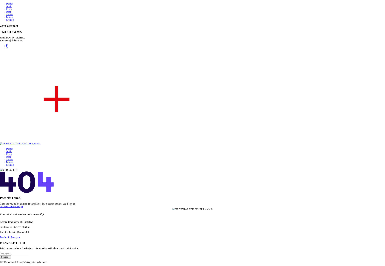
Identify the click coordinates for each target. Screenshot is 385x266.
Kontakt (10, 20)
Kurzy (9, 9)
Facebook (5, 237)
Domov (9, 3)
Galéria (9, 14)
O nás (9, 6)
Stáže (8, 12)
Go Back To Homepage (11, 206)
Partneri (9, 17)
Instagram (15, 237)
